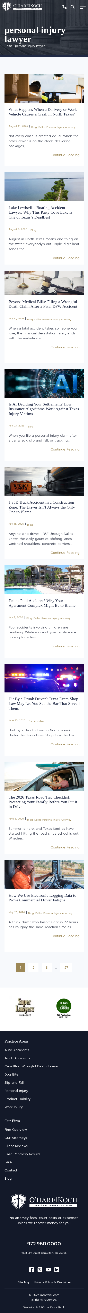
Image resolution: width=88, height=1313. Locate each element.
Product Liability (17, 1099)
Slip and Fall (14, 1083)
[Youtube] (48, 1269)
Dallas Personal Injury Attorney (56, 127)
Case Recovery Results (23, 1154)
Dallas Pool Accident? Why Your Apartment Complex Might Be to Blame (42, 603)
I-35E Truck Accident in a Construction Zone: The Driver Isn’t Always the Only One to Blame (42, 507)
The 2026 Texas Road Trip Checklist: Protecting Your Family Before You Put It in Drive (43, 802)
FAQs (8, 1162)
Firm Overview (16, 1130)
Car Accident (36, 721)
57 (68, 966)
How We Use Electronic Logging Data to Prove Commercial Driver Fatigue (42, 897)
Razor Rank (57, 1307)
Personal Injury (16, 1091)
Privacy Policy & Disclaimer (52, 1282)
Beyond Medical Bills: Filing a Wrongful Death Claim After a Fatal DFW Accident (43, 304)
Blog (34, 127)
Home (9, 46)
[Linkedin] (56, 1269)
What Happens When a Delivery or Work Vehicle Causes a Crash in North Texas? (43, 111)
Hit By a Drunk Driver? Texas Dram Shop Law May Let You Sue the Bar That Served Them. (44, 704)
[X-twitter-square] (40, 1269)
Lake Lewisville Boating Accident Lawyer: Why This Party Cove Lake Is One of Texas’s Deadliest (40, 212)
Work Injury (14, 1107)
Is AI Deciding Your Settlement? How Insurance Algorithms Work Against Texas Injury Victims (44, 409)
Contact (11, 1170)
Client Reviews (16, 1146)
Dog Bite (11, 1074)
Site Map (24, 1282)
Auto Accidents (17, 1050)
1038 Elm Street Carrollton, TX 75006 (44, 1253)
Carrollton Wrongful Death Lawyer (32, 1066)
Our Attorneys (16, 1138)
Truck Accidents (17, 1058)
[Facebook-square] (31, 1269)
